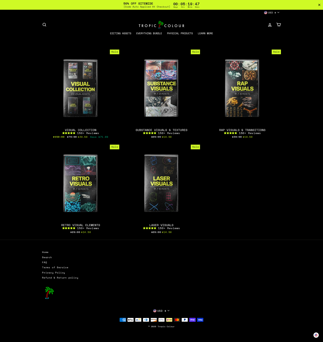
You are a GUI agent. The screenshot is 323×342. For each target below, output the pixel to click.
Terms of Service (55, 267)
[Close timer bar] (319, 5)
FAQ (44, 262)
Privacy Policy (53, 272)
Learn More (205, 33)
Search (47, 257)
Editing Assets (120, 33)
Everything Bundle (149, 33)
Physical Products (180, 33)
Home (45, 252)
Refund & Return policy (60, 277)
